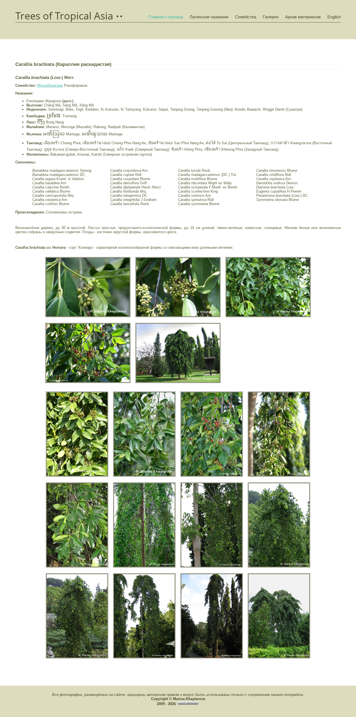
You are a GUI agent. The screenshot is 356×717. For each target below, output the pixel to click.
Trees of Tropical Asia (64, 16)
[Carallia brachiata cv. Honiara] (88, 316)
